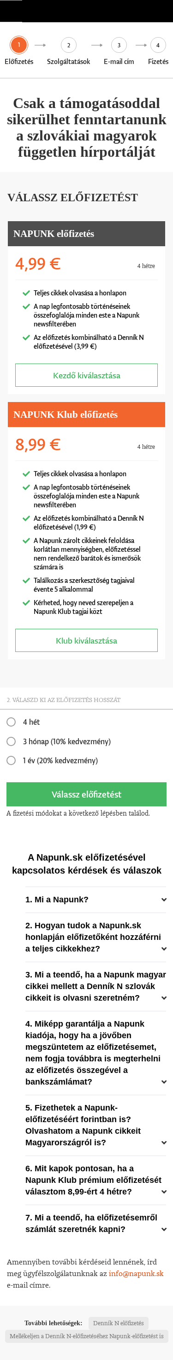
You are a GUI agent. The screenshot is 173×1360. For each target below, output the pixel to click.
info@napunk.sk (136, 1273)
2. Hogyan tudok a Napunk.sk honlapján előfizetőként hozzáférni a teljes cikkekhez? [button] (93, 937)
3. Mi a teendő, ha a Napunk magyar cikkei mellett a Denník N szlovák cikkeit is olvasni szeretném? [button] (95, 986)
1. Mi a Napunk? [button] (57, 899)
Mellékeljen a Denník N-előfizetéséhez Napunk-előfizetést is (87, 1336)
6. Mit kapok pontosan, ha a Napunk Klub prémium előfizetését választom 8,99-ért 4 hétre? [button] (93, 1180)
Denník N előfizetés (118, 1323)
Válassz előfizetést (86, 794)
